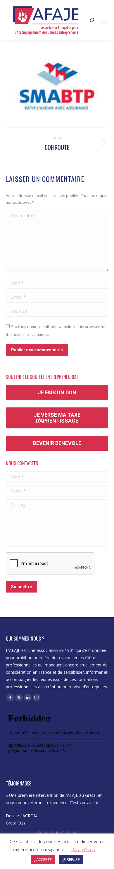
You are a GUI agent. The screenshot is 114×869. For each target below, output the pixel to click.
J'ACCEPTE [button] (43, 859)
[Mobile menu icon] (104, 20)
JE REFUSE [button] (71, 859)
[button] (39, 832)
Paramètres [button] (83, 849)
